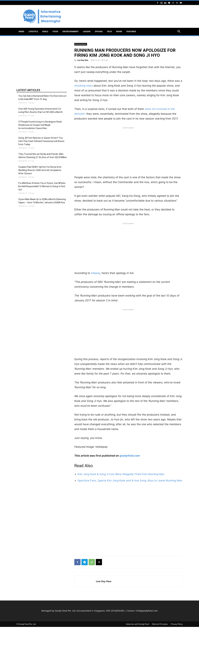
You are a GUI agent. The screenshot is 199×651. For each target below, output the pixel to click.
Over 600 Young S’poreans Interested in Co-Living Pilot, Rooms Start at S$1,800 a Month (40, 110)
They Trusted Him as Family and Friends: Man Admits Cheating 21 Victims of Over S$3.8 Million (42, 156)
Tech (109, 31)
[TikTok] (173, 3)
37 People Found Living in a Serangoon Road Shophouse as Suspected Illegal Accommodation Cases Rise (40, 124)
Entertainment (70, 31)
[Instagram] (161, 3)
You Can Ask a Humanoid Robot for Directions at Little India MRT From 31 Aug (42, 97)
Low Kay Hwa (82, 60)
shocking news (83, 85)
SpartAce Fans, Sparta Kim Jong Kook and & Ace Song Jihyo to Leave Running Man (130, 480)
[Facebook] (157, 3)
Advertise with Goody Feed (137, 624)
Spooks (99, 31)
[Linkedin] (165, 3)
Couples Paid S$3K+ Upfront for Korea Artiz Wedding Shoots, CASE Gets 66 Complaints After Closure (39, 170)
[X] (177, 3)
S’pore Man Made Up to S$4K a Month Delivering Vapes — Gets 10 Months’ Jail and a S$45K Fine (42, 201)
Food (55, 31)
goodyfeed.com (130, 455)
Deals (45, 31)
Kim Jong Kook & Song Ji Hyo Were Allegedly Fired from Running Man (121, 474)
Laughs (86, 31)
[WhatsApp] (92, 562)
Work (119, 31)
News (21, 31)
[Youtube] (181, 3)
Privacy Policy (177, 624)
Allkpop (95, 273)
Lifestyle (33, 31)
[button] (179, 31)
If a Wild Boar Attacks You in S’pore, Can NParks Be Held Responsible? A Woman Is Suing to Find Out (41, 186)
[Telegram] (169, 3)
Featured (131, 31)
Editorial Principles (160, 624)
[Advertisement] (126, 16)
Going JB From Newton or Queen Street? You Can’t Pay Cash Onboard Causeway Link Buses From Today (41, 141)
